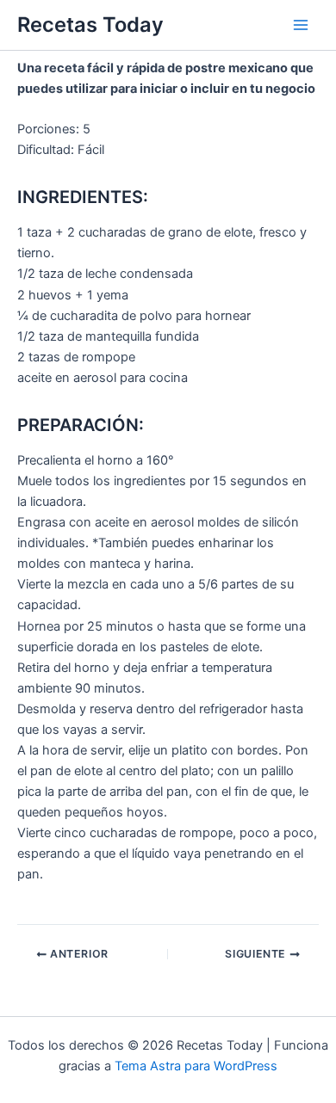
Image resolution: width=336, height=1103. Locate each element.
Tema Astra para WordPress (196, 1066)
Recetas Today (90, 24)
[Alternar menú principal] (301, 25)
